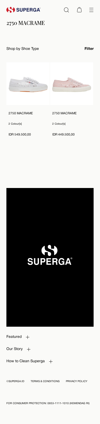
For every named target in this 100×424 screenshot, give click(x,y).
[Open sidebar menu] (91, 9)
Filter (89, 49)
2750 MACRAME (21, 113)
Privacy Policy (76, 381)
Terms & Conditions (45, 381)
